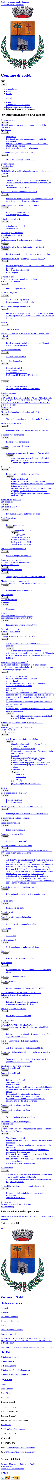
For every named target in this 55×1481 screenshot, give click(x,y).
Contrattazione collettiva (11, 350)
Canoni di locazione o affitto (12, 834)
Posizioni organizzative (10, 281)
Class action (6, 928)
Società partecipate (8, 518)
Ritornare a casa (17, 769)
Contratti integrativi (14, 368)
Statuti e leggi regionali (15, 146)
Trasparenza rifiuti (8, 1334)
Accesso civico (7, 1168)
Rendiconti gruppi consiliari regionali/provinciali (20, 205)
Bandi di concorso (8, 393)
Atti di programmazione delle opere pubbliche (19, 1041)
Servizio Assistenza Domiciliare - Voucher (28, 758)
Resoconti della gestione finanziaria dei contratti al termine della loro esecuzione (31, 717)
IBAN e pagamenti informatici (13, 1008)
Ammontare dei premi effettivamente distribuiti (30, 463)
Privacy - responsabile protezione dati (16, 1204)
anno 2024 (20, 774)
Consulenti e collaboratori (11, 235)
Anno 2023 (21, 779)
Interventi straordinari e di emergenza (16, 1121)
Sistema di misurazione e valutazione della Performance (23, 412)
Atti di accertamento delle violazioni (20, 1163)
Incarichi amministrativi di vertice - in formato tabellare (28, 254)
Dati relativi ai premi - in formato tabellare (23, 474)
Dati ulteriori (6, 1202)
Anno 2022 (21, 777)
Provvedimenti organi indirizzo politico (16, 615)
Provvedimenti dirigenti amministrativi (16, 618)
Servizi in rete (6, 963)
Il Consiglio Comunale (10, 1321)
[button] (13, 89)
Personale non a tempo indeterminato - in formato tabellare (29, 313)
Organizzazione (7, 166)
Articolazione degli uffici (11, 219)
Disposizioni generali (9, 120)
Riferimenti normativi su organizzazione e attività (26, 139)
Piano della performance (11, 423)
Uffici (7, 1352)
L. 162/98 (15, 755)
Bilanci (4, 788)
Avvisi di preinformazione (16, 676)
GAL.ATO (20, 535)
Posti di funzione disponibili (17, 270)
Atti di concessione (8, 732)
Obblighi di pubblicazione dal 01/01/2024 (18, 636)
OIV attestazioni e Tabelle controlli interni (23, 389)
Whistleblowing (7, 1206)
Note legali (13, 1464)
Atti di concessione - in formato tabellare (22, 739)
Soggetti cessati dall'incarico (17, 187)
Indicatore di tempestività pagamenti (15, 995)
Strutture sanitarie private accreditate (15, 1105)
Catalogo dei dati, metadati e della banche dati (24, 1193)
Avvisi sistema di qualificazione (19, 686)
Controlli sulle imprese (10, 629)
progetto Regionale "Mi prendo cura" (26, 783)
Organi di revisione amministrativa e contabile (19, 887)
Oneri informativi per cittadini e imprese (17, 152)
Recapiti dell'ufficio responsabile (19, 590)
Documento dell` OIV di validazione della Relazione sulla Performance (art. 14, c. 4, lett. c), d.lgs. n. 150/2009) (29, 865)
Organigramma (12, 228)
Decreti (4, 613)
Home (8, 102)
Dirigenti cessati (7, 277)
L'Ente (3, 1325)
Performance (6, 407)
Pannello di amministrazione (12, 1469)
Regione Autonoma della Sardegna (15, 2)
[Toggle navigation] (3, 81)
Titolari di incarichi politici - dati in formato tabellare (27, 180)
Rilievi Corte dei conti (15, 908)
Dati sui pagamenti (8, 981)
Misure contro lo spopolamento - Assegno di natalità (32, 751)
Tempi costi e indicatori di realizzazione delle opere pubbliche (26, 1052)
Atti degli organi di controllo (17, 215)
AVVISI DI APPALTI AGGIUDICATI (17, 1025)
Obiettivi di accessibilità (15, 1197)
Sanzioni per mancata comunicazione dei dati (19, 192)
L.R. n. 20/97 (16, 781)
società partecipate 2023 (21, 530)
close (4, 85)
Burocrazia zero (7, 164)
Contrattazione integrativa (11, 361)
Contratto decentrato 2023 (16, 373)
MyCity (6, 1473)
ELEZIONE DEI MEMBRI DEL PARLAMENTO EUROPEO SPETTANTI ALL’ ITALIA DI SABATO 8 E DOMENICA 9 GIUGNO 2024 (27, 1340)
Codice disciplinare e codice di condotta (22, 148)
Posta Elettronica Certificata (12, 1330)
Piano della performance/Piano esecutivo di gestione (27, 430)
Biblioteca (5, 1397)
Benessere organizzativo (11, 499)
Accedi (9, 98)
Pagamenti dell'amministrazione (19, 107)
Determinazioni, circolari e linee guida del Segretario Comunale (26, 1129)
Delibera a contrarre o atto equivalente (21, 679)
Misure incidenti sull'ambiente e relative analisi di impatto (29, 1087)
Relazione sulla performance (12, 435)
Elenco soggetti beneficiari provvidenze (17, 727)
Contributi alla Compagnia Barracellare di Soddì (30, 762)
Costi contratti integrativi (16, 370)
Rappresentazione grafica (11, 560)
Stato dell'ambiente (13, 1082)
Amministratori (7, 1308)
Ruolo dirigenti (12, 272)
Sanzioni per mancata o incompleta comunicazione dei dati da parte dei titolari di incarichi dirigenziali (29, 200)
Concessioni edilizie (9, 600)
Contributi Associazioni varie (23, 749)
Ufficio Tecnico (7, 1361)
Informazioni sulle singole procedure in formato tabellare (24, 665)
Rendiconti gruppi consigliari (18, 212)
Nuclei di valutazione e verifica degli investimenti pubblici (24, 1027)
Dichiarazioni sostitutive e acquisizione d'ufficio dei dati (23, 583)
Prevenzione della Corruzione (13, 1131)
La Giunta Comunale (9, 1317)
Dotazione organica (9, 293)
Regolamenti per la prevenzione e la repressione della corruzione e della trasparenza (27, 1150)
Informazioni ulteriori (14, 690)
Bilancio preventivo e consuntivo (14, 793)
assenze (4, 322)
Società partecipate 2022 (21, 544)
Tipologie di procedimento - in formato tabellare (25, 577)
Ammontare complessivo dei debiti (20, 1004)
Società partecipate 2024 (21, 537)
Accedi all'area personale (13, 5)
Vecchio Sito (6, 1425)
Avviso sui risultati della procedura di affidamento (26, 683)
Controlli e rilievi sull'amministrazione (16, 845)
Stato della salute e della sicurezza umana (22, 1096)
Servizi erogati (7, 912)
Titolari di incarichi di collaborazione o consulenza (21, 240)
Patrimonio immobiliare (10, 823)
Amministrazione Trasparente (18, 105)
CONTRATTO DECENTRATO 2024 (22, 375)
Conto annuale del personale (17, 300)
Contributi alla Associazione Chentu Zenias (28, 744)
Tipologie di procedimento (11, 570)
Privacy (4, 1464)
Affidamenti (11, 688)
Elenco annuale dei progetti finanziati (26, 651)
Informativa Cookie (28, 1464)
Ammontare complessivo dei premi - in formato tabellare (29, 453)
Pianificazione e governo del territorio (16, 1066)
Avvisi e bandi (12, 681)
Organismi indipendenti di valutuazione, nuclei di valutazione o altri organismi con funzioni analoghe (26, 851)
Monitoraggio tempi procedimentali (15, 581)
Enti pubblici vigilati (9, 507)
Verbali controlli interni (15, 1138)
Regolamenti (11, 1195)
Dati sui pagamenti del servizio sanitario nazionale (21, 993)
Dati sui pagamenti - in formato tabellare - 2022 (25, 988)
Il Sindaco (5, 1312)
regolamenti (11, 137)
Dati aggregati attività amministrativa (16, 562)
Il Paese (8, 1379)
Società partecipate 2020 (21, 540)
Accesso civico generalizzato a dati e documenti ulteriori (28, 1179)
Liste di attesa (6, 951)
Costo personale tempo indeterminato (21, 302)
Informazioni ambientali (10, 1068)
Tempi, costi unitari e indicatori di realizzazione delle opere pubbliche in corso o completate (29, 1060)
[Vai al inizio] (2, 1227)
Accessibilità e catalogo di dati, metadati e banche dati (22, 1186)
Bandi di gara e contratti (10, 631)
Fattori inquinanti (13, 1085)
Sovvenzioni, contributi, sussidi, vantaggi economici (22, 722)
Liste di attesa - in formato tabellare (20, 958)
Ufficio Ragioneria (8, 1366)
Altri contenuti (7, 1124)
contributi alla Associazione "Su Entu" (26, 760)
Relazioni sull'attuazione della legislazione (23, 1094)
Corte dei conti (7, 901)
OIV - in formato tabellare (16, 386)
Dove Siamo (6, 1393)
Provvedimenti (7, 595)
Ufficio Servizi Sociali (10, 1357)
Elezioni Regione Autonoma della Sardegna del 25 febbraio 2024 (27, 1347)
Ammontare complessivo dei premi (15, 446)
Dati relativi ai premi (9, 467)
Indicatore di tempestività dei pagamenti (22, 1002)
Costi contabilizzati (8, 940)
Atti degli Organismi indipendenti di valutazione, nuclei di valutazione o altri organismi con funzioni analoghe (29, 861)
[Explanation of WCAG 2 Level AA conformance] (15, 1479)
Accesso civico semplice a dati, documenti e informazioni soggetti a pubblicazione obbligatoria (29, 1176)
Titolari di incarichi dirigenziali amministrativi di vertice (23, 247)
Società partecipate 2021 (21, 542)
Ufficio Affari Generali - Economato (15, 1370)
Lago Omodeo (7, 1389)
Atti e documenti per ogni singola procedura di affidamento (30, 653)
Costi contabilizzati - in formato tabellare (22, 947)
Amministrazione (13, 1303)
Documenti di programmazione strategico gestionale (27, 143)
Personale (5, 242)
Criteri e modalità (8, 730)
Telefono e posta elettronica (12, 233)
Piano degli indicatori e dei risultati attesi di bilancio (21, 806)
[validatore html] (6, 1479)
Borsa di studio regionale (21, 753)
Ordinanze (5, 602)
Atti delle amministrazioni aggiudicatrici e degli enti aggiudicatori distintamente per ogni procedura (27, 668)
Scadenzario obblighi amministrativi (20, 159)
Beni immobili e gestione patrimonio (15, 818)
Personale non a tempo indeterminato (16, 306)
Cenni (3, 1384)
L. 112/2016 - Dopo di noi (21, 746)
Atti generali (6, 130)
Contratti (9, 706)
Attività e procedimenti (10, 565)
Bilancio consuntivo (14, 802)
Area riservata (6, 1466)
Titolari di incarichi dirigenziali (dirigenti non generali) (23, 258)
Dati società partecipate (15, 525)
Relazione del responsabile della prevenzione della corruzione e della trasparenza (26, 1155)
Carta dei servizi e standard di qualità (16, 917)
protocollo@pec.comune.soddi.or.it (21, 1447)
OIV (3, 379)
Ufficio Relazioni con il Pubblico (14, 1374)
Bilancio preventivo (14, 800)
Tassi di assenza (12, 329)
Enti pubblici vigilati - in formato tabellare (23, 514)
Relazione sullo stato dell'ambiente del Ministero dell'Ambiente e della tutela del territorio (25, 1099)
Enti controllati (7, 502)
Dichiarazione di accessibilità (13, 1429)
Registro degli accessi (15, 1182)
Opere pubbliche (7, 1020)
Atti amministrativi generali (17, 141)
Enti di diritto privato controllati (13, 549)
